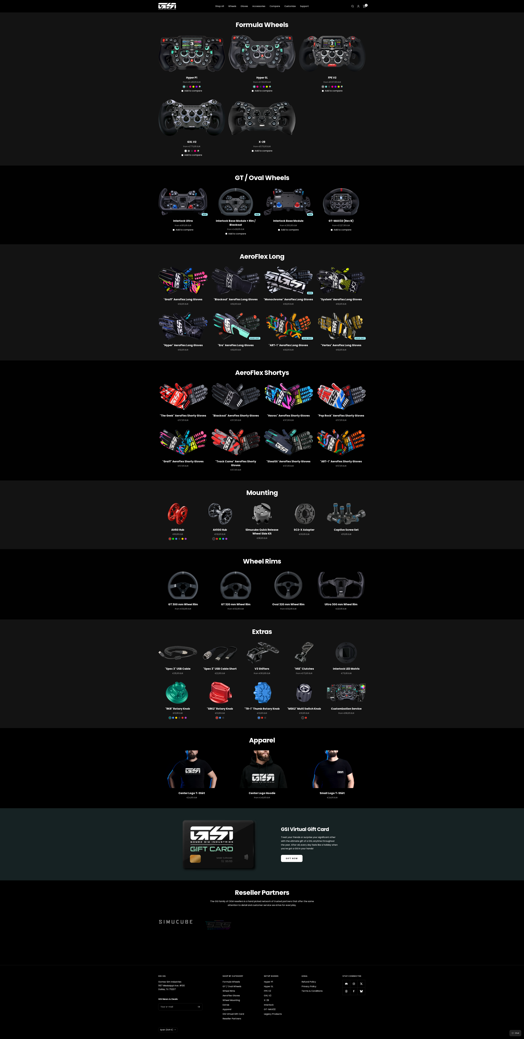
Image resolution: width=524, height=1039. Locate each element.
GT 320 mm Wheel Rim (235, 604)
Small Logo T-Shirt (332, 793)
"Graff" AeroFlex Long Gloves (183, 299)
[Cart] (364, 6)
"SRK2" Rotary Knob (220, 709)
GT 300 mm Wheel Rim (183, 604)
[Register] (199, 1007)
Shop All (219, 6)
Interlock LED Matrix (346, 669)
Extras (226, 1004)
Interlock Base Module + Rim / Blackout (236, 223)
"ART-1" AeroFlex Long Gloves (288, 345)
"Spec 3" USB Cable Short (220, 669)
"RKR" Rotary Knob (177, 709)
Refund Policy (309, 981)
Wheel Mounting (231, 1000)
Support (304, 6)
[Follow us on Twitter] (361, 983)
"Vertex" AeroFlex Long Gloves (341, 345)
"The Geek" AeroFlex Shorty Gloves (183, 415)
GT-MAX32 (270, 1009)
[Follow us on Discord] (346, 983)
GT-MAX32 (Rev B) (341, 221)
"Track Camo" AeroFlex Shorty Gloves (235, 463)
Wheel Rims (229, 990)
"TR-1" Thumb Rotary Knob (262, 709)
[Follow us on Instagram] (354, 983)
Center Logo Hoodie (262, 793)
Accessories (258, 6)
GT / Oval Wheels (232, 986)
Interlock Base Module (288, 221)
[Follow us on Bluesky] (361, 991)
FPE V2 (332, 78)
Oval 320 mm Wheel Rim (288, 604)
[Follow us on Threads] (346, 991)
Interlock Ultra (183, 221)
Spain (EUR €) (166, 1029)
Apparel (227, 1009)
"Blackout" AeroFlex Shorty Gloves (235, 415)
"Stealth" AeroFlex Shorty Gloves (288, 461)
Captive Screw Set (346, 530)
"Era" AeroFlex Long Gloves (236, 345)
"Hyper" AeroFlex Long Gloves (183, 345)
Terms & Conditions (312, 990)
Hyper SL (262, 78)
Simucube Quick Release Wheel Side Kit (261, 532)
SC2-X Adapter (304, 530)
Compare (275, 6)
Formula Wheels (231, 981)
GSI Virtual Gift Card (233, 1014)
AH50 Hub (177, 530)
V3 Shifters (262, 669)
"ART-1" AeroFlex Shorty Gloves (341, 461)
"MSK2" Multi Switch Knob (304, 709)
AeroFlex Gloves (231, 995)
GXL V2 (191, 142)
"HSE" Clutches (304, 669)
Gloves (244, 6)
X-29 (262, 142)
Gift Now (292, 858)
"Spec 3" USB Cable (177, 669)
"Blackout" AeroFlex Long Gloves (236, 299)
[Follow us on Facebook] (354, 991)
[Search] (352, 6)
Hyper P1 (191, 78)
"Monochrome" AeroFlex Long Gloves (288, 299)
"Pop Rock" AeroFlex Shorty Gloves (341, 415)
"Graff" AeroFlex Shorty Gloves (183, 461)
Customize (290, 6)
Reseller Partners (232, 1018)
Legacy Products (273, 1014)
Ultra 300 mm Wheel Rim (341, 604)
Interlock (269, 1004)
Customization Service (346, 709)
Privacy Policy (309, 986)
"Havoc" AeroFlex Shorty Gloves (288, 415)
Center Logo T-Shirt (191, 793)
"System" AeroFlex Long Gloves (341, 299)
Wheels (232, 6)
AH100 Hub (220, 530)
